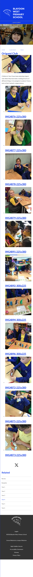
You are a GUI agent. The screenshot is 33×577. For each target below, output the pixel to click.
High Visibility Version (17, 546)
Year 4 (22, 49)
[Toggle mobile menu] (29, 2)
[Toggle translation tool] (20, 2)
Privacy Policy (16, 555)
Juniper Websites (22, 540)
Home (3, 49)
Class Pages (12, 49)
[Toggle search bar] (25, 2)
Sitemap (16, 552)
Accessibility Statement (16, 549)
